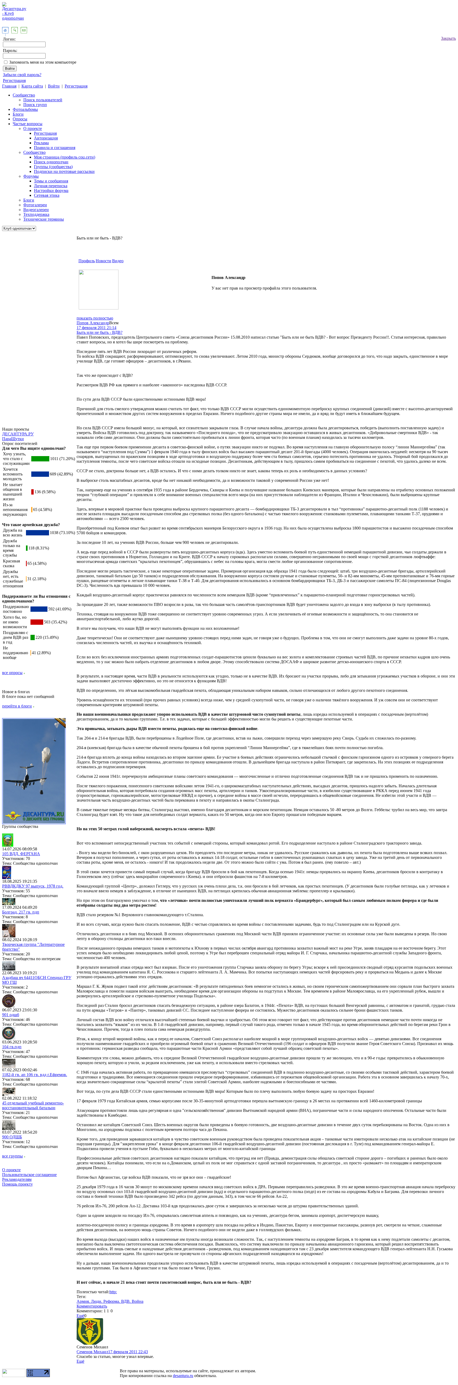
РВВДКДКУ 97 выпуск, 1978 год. (32, 886)
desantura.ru (183, 1375)
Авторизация (46, 138)
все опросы (12, 672)
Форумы (31, 176)
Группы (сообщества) (53, 166)
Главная (9, 86)
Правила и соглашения (54, 147)
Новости (103, 261)
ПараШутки (13, 438)
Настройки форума (51, 190)
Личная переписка (50, 185)
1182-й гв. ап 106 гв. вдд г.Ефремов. (34, 1074)
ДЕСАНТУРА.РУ (18, 434)
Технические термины (43, 219)
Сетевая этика (46, 195)
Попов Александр (93, 323)
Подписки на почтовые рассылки (64, 171)
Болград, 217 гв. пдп (20, 912)
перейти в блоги (17, 706)
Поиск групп (35, 104)
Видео (118, 261)
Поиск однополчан (51, 162)
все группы (12, 1156)
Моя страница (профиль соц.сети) (64, 157)
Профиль (86, 261)
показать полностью (95, 318)
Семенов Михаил (92, 1351)
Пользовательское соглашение (29, 1174)
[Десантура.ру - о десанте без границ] (34, 822)
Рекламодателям (17, 1179)
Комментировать (92, 1306)
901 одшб (10, 1014)
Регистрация (14, 80)
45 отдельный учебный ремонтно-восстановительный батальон (33, 1105)
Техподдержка (36, 214)
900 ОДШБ (12, 1137)
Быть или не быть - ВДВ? (99, 332)
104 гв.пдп (11, 1047)
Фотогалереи (35, 205)
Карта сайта (32, 86)
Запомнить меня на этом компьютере (42, 62)
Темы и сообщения (51, 181)
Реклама (41, 143)
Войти (54, 86)
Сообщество (24, 95)
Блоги (18, 114)
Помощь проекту (17, 1184)
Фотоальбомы (25, 109)
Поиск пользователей (42, 100)
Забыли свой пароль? (22, 74)
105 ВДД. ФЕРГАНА (21, 853)
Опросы (20, 119)
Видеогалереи (36, 209)
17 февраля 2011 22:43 (128, 1351)
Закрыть (448, 38)
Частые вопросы (27, 123)
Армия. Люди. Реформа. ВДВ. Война (110, 1301)
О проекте (32, 128)
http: (113, 1292)
